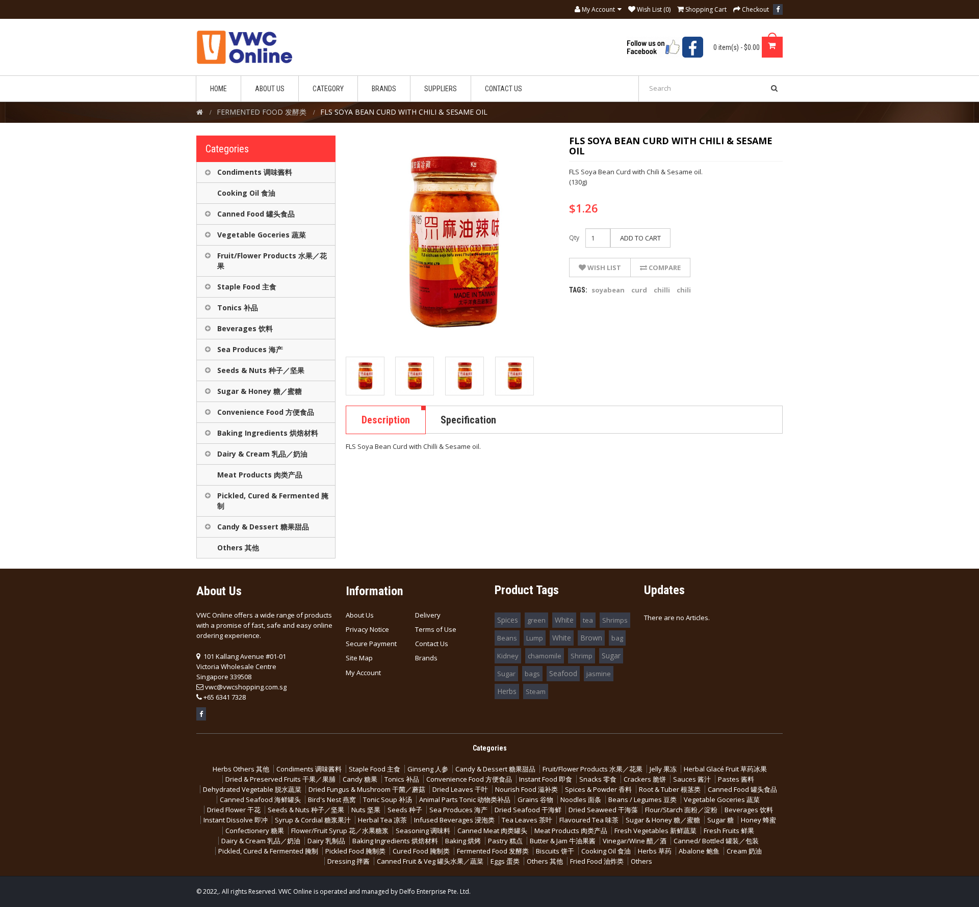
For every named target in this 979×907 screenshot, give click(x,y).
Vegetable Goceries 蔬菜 (261, 234)
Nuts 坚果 (365, 809)
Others (641, 861)
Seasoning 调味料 (423, 830)
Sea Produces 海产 (250, 349)
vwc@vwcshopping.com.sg (246, 686)
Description (386, 420)
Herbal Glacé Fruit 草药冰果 (725, 768)
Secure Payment (371, 643)
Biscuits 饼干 (555, 851)
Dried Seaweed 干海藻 (603, 809)
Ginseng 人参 (427, 768)
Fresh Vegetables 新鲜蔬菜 (655, 830)
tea (588, 620)
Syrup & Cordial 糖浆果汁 (313, 819)
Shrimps (615, 620)
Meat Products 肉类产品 (259, 474)
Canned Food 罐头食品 (256, 214)
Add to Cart (640, 238)
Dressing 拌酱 (348, 861)
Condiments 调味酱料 (254, 172)
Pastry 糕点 (505, 840)
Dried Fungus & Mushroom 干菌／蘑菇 (366, 789)
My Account (363, 672)
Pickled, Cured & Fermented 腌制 (272, 501)
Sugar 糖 (720, 819)
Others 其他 (238, 547)
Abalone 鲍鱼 (699, 851)
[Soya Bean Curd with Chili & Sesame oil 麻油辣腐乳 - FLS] (365, 376)
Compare (664, 267)
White (564, 620)
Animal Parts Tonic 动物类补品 (464, 799)
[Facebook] (778, 9)
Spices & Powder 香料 (598, 789)
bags (532, 673)
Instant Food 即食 (545, 779)
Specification (468, 420)
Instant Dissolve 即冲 (235, 819)
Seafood (563, 673)
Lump (534, 638)
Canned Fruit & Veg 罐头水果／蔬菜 (430, 861)
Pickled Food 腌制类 (355, 851)
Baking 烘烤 (463, 840)
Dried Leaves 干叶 (460, 789)
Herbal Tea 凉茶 (382, 819)
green (536, 620)
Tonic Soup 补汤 (387, 799)
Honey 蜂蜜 (758, 819)
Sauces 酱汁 (692, 779)
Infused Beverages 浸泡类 (454, 819)
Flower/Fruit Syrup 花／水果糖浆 (340, 830)
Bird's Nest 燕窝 (332, 799)
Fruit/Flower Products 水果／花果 (272, 261)
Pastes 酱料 (736, 779)
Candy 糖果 (360, 779)
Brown (591, 638)
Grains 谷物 (535, 799)
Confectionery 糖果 (254, 830)
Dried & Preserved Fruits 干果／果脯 (280, 779)
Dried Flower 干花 (234, 809)
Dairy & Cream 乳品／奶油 (262, 454)
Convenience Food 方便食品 (265, 412)
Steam (536, 691)
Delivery (428, 615)
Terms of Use (435, 629)
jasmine (598, 673)
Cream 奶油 (744, 851)
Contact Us (431, 643)
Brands (426, 657)
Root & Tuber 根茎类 (670, 789)
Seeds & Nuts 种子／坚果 (260, 370)
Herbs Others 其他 (241, 768)
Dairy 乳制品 (326, 840)
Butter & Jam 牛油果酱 (563, 840)
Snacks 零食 (597, 779)
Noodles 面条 (580, 799)
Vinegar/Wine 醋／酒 (634, 840)
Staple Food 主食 (246, 286)
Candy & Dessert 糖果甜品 (263, 526)
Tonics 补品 (237, 307)
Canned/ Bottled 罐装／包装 (716, 840)
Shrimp (581, 655)
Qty (574, 237)
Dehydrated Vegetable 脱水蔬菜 (252, 789)
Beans (507, 638)
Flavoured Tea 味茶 (589, 819)
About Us (360, 615)
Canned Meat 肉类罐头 (492, 830)
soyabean (608, 290)
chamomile (544, 655)
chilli (662, 290)
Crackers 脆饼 (645, 779)
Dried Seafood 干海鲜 (528, 809)
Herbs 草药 (655, 851)
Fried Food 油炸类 (597, 861)
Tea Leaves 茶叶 (527, 819)
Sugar (611, 655)
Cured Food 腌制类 (421, 851)
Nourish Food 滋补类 (526, 789)
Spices (507, 620)
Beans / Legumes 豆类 (642, 799)
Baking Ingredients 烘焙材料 (267, 433)
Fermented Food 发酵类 (493, 851)
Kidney (508, 655)
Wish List (603, 267)
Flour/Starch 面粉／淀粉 (681, 809)
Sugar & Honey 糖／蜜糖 (259, 391)
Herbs (507, 691)
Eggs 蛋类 (505, 861)
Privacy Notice (367, 629)
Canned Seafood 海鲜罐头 (260, 799)
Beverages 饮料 (245, 328)
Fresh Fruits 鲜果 (729, 830)
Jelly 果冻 (663, 768)
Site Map (359, 657)
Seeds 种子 (405, 809)
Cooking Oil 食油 (246, 193)
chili (684, 290)
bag (617, 638)
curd (639, 290)
